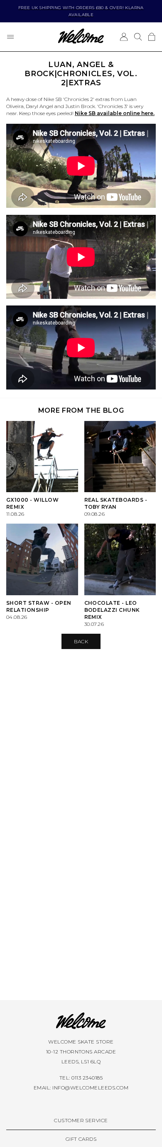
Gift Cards (81, 1139)
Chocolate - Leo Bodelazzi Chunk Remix (112, 610)
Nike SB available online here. (115, 113)
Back (81, 641)
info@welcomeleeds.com (90, 1087)
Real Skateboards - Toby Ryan (115, 503)
